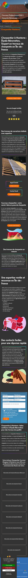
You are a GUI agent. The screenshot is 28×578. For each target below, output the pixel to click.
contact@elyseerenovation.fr (14, 194)
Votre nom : (5, 394)
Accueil (1, 26)
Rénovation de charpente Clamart (14, 483)
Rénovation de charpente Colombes (14, 494)
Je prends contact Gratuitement (10, 21)
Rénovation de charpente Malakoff (14, 516)
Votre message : (6, 401)
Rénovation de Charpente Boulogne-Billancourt (14, 472)
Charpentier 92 (7, 26)
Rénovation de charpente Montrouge (14, 527)
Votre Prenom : (17, 394)
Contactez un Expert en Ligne (14, 98)
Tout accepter (9, 565)
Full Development (24, 576)
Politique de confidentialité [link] (9, 574)
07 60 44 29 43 (14, 186)
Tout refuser (9, 568)
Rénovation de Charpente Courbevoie (14, 505)
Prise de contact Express (14, 225)
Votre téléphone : (18, 398)
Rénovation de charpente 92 (14, 549)
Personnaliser (9, 570)
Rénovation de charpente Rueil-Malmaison (14, 538)
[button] (21, 2)
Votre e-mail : (6, 398)
